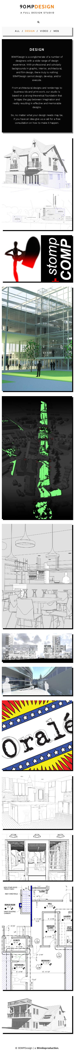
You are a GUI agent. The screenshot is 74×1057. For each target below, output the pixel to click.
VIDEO (44, 31)
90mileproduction (47, 1048)
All (17, 31)
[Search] (38, 22)
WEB (56, 31)
